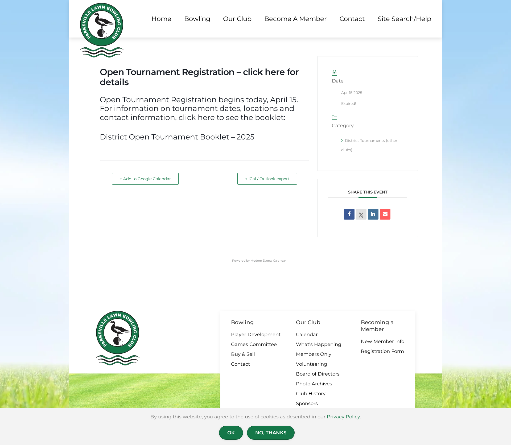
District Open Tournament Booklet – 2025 (177, 136)
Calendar (307, 334)
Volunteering (311, 364)
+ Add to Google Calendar (145, 178)
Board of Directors (318, 374)
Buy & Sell (243, 354)
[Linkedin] (373, 214)
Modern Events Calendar (268, 260)
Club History (310, 394)
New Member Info (382, 341)
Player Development (256, 334)
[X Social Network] (361, 214)
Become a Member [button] (295, 19)
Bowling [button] (197, 19)
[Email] (385, 214)
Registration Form (382, 351)
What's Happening (318, 344)
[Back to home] (102, 30)
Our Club (308, 322)
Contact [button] (352, 19)
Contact (240, 364)
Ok (231, 433)
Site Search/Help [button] (404, 19)
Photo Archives (314, 384)
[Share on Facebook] (349, 214)
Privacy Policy (343, 417)
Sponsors (307, 403)
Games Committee (254, 344)
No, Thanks (270, 433)
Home (161, 19)
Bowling (242, 322)
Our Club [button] (237, 19)
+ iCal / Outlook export (267, 178)
